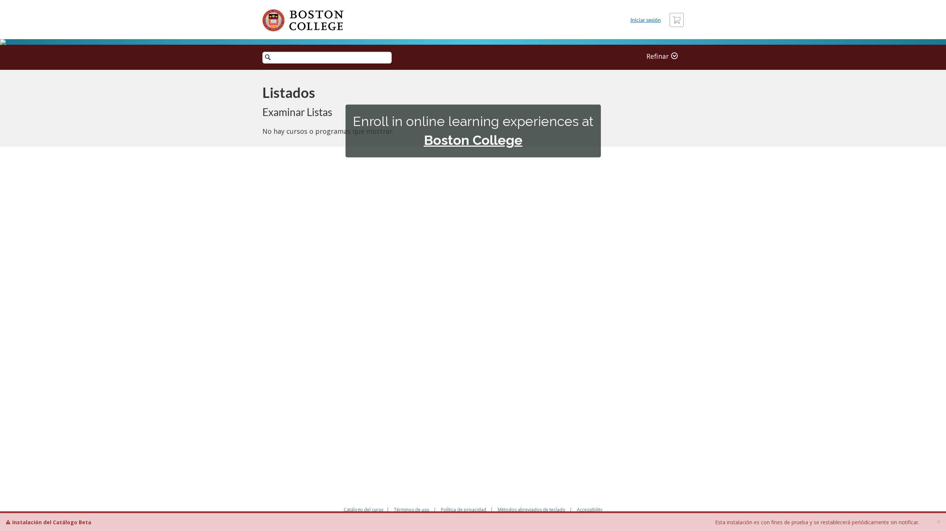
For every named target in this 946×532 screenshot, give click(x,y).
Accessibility (589, 510)
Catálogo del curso (364, 510)
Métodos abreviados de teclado (531, 510)
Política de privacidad (463, 510)
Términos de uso (411, 510)
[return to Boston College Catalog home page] (302, 20)
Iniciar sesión (645, 20)
